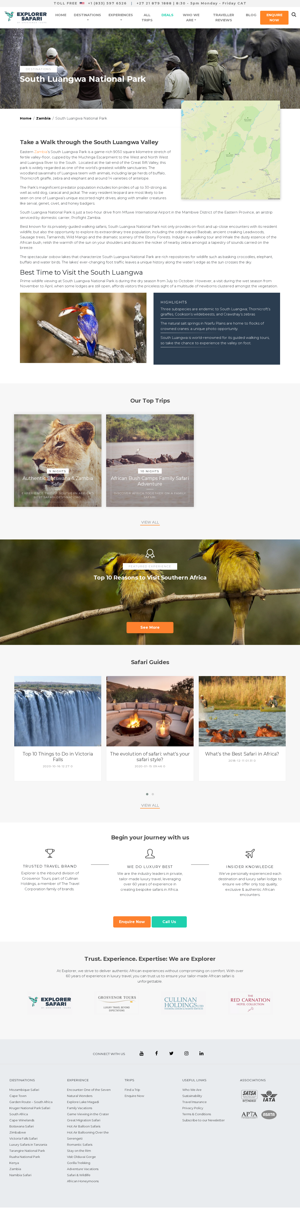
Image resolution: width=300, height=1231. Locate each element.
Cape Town (17, 1096)
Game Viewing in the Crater (88, 1114)
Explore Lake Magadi (83, 1102)
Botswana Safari (21, 1126)
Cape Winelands (21, 1120)
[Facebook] (156, 1053)
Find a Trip (132, 1090)
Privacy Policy (192, 1108)
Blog (251, 15)
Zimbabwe (17, 1132)
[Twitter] (171, 1053)
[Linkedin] (201, 1053)
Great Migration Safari (83, 1120)
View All (150, 522)
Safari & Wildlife (78, 1175)
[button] (57, 728)
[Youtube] (141, 1053)
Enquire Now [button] (132, 922)
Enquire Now (274, 17)
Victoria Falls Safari (23, 1138)
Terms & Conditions (196, 1114)
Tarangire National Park (27, 1150)
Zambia (40, 152)
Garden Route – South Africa (30, 1102)
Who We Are (191, 17)
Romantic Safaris (79, 1144)
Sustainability (192, 1096)
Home (60, 15)
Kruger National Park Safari (29, 1108)
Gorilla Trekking (78, 1163)
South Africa (18, 1114)
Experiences (121, 15)
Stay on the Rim (79, 1150)
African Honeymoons (83, 1181)
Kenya (14, 1163)
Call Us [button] (169, 922)
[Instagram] (186, 1053)
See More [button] (150, 627)
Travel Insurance (194, 1102)
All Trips (147, 17)
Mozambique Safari (24, 1090)
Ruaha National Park (24, 1157)
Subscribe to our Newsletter (203, 1120)
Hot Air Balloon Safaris (83, 1126)
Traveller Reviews (223, 17)
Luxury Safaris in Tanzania (28, 1144)
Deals (167, 15)
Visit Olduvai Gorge (81, 1157)
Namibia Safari (20, 1175)
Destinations (87, 15)
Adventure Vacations (82, 1169)
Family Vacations (79, 1108)
